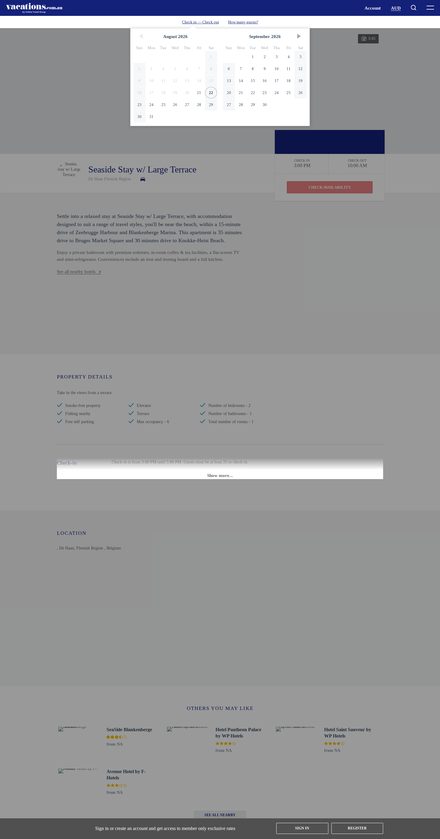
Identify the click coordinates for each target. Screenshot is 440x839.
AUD (396, 8)
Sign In (302, 828)
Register (357, 828)
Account (373, 8)
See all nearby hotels (76, 271)
